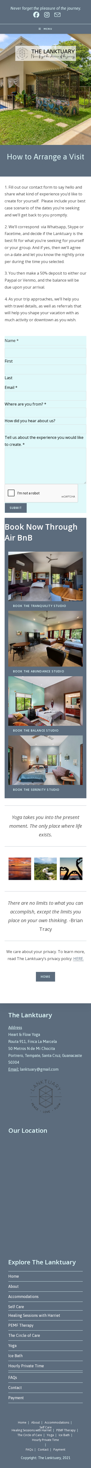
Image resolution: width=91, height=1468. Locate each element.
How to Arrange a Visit (30, 164)
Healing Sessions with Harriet (34, 1315)
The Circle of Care (24, 1335)
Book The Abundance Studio (38, 671)
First (9, 361)
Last (8, 377)
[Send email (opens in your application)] (56, 15)
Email (11, 387)
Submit (16, 508)
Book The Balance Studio (36, 730)
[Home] (6, 164)
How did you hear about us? (30, 420)
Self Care (16, 1306)
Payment (16, 1398)
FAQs (12, 1377)
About (13, 1286)
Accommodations (23, 1296)
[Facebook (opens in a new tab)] (36, 15)
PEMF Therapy (20, 1325)
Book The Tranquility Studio (39, 606)
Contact (15, 1387)
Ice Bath (15, 1356)
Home (45, 977)
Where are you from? (25, 404)
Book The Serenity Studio (36, 790)
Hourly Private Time (26, 1366)
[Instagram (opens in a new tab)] (47, 15)
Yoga (12, 1345)
